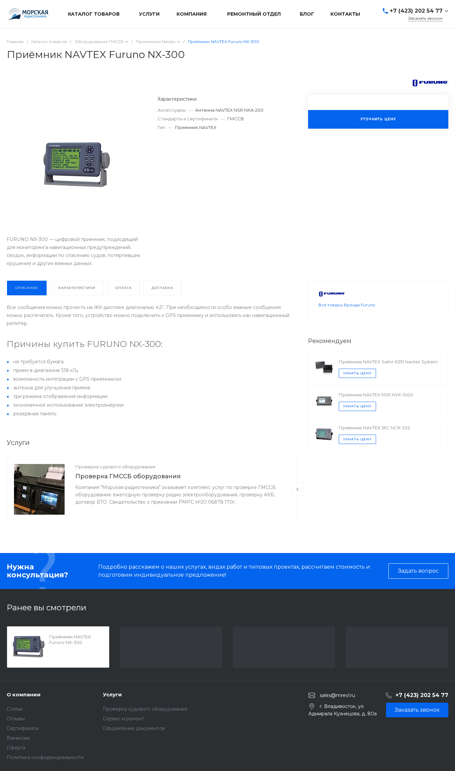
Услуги (112, 694)
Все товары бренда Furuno (346, 304)
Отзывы (16, 719)
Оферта (16, 748)
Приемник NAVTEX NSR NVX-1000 (376, 394)
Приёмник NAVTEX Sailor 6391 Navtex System (388, 361)
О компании (24, 694)
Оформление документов (134, 728)
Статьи (15, 709)
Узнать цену (357, 373)
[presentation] (297, 489)
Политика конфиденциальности (45, 757)
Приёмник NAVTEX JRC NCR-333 (374, 427)
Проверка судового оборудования (115, 466)
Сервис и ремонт (123, 719)
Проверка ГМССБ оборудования (128, 476)
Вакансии (18, 738)
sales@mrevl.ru (337, 695)
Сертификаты (23, 728)
